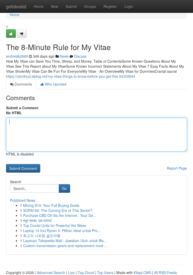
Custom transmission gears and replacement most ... (65, 245)
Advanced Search (51, 272)
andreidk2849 (17, 56)
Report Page (177, 168)
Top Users (105, 272)
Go (64, 188)
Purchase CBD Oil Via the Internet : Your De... (59, 215)
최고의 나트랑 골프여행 (41, 235)
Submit (71, 6)
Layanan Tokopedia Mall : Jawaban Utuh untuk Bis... (65, 240)
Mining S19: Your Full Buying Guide (51, 205)
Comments (23, 84)
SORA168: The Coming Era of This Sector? (57, 210)
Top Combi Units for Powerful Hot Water (54, 225)
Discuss (80, 56)
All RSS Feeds (165, 272)
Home (38, 6)
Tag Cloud (86, 272)
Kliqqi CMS (142, 272)
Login (128, 6)
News (64, 56)
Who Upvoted (55, 84)
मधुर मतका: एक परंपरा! (37, 220)
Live (71, 272)
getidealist (16, 6)
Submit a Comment (22, 107)
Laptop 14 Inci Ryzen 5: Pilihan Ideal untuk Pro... (62, 230)
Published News (22, 200)
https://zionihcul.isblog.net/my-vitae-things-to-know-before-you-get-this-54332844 (70, 76)
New (54, 6)
